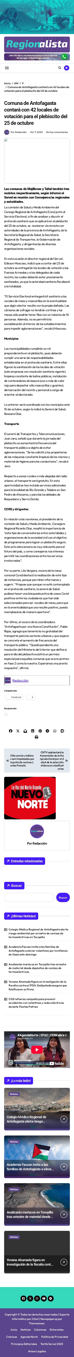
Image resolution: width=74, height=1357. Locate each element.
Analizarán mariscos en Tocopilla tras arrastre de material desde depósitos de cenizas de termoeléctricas (37, 968)
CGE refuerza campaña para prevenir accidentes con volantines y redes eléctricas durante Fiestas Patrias (36, 1002)
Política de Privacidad (54, 1336)
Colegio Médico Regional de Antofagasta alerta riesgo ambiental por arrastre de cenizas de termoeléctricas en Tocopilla (38, 933)
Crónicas (11, 1336)
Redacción (20, 680)
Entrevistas (57, 1329)
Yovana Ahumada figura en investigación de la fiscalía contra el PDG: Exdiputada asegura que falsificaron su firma (38, 985)
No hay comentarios (57, 132)
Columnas (40, 1329)
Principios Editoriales (24, 1344)
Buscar (16, 886)
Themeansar (36, 1323)
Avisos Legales (37, 1351)
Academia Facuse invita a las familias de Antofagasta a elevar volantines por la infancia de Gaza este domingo (38, 950)
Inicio (14, 1329)
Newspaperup (48, 1319)
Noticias (14, 1094)
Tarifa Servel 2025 (51, 1344)
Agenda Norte (29, 1336)
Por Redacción (19, 132)
